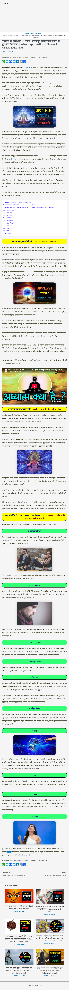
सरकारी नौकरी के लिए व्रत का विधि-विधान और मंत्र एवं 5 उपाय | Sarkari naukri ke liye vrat (50, 909)
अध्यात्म (28, 67)
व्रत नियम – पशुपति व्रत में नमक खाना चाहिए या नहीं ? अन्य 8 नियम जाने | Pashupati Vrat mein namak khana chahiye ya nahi (49, 938)
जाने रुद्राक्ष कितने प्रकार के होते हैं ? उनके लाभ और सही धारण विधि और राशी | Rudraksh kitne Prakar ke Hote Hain (19, 938)
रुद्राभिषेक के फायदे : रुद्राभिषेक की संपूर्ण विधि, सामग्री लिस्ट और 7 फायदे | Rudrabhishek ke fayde (50, 970)
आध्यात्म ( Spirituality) (19, 911)
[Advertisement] (34, 19)
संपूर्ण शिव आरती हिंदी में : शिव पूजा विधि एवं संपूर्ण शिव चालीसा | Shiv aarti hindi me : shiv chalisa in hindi (19, 970)
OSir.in (5, 3)
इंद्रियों (12, 159)
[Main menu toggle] (65, 3)
